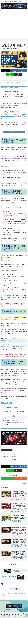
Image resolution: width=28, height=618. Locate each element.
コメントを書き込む (14, 589)
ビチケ (12, 452)
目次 (12, 132)
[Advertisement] (14, 25)
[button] (18, 74)
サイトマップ (7, 611)
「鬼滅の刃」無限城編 (7, 449)
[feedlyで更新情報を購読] (7, 478)
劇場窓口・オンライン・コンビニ (9, 454)
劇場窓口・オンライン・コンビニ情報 (10, 456)
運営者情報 (7, 609)
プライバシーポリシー (21, 609)
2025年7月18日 (17, 449)
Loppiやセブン (5, 452)
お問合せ (21, 611)
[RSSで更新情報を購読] (20, 478)
